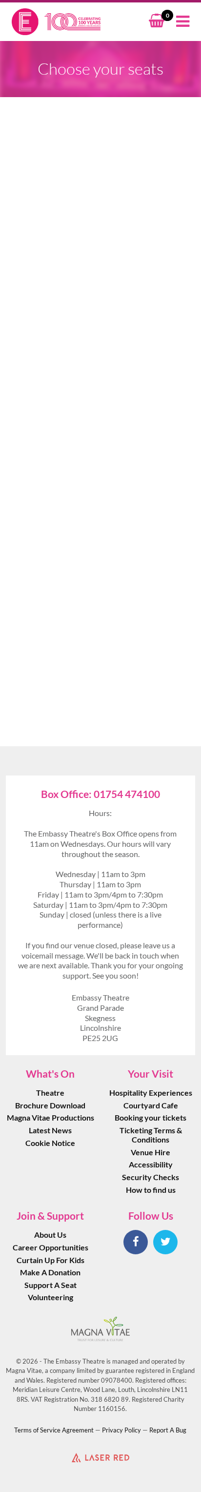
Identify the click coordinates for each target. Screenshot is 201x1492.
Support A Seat (50, 1284)
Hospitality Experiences (150, 1092)
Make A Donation (50, 1272)
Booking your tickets (150, 1117)
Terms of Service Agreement (54, 1430)
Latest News (50, 1130)
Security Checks (150, 1177)
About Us (50, 1234)
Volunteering (50, 1297)
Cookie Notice (50, 1142)
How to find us (151, 1189)
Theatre (50, 1092)
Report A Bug (167, 1430)
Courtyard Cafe (150, 1105)
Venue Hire (150, 1152)
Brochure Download (50, 1105)
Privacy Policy (121, 1430)
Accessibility (151, 1164)
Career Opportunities (50, 1247)
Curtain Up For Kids (50, 1260)
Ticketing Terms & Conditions (151, 1134)
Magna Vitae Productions (50, 1117)
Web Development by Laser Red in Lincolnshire (100, 1457)
